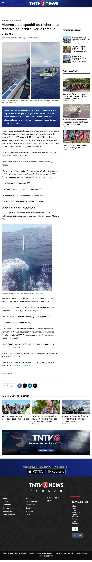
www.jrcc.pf (29, 365)
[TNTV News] (46, 485)
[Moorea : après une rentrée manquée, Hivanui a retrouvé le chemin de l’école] (76, 111)
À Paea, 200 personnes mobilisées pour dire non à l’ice (81, 39)
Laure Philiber (7, 373)
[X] (25, 385)
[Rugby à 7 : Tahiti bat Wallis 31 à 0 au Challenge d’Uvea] (76, 136)
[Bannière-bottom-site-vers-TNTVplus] (46, 454)
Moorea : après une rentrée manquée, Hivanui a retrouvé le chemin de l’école (75, 122)
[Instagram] (37, 491)
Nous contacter (53, 498)
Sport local (67, 141)
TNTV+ (50, 501)
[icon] (3, 21)
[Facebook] (19, 385)
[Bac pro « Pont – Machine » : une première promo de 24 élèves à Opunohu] (76, 85)
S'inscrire (77, 535)
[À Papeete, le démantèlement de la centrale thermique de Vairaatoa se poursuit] (67, 59)
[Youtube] (60, 491)
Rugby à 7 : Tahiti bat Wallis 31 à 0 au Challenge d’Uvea (76, 146)
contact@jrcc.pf (17, 365)
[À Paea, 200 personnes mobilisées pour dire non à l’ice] (67, 39)
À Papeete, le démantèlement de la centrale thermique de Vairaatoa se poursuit (79, 59)
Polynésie (9, 21)
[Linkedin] (30, 385)
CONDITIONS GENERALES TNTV (64, 553)
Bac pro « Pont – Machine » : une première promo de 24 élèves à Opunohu (75, 96)
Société (18, 21)
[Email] (35, 385)
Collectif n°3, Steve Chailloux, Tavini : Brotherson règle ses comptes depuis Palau (79, 49)
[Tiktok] (55, 491)
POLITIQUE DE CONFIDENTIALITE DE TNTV (41, 553)
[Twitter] (43, 491)
